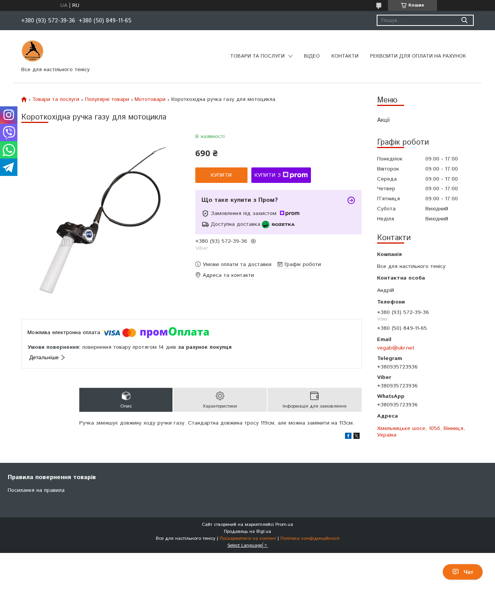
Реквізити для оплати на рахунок (418, 56)
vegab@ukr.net (396, 347)
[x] (356, 437)
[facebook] (348, 437)
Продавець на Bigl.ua (247, 531)
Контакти (344, 56)
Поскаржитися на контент (248, 538)
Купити (221, 175)
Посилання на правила (36, 490)
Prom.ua (284, 524)
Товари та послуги (257, 56)
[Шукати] (464, 20)
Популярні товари (107, 99)
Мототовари (150, 99)
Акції (383, 120)
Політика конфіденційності (310, 538)
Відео (312, 56)
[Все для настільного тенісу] (32, 51)
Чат (468, 572)
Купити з (267, 175)
